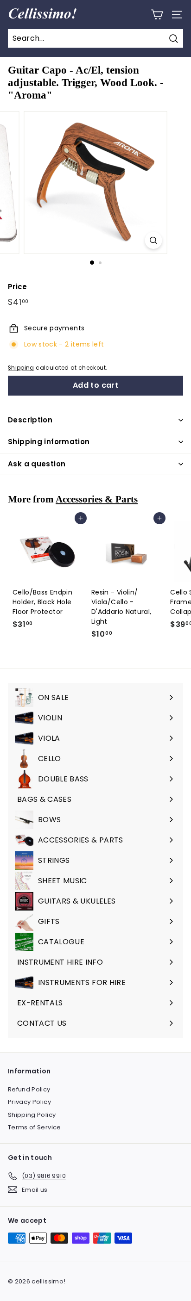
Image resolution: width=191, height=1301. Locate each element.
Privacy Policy (29, 1101)
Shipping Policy (32, 1114)
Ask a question (36, 464)
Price (17, 286)
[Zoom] (153, 240)
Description (30, 420)
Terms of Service (34, 1127)
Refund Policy (29, 1089)
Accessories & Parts (97, 499)
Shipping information (49, 441)
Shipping (21, 368)
